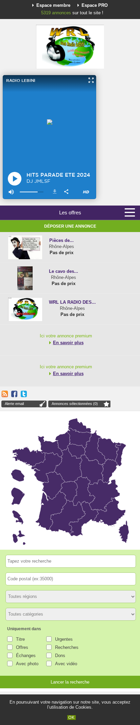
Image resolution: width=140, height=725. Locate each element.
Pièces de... (61, 240)
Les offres (70, 212)
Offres (22, 647)
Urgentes (64, 639)
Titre (20, 639)
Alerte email (14, 404)
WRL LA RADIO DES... (72, 302)
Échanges (26, 655)
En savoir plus (68, 342)
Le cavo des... (63, 271)
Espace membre (53, 5)
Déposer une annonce (70, 226)
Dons (60, 655)
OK (71, 717)
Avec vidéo (66, 663)
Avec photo (27, 663)
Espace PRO (95, 5)
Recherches (66, 647)
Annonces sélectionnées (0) (75, 404)
